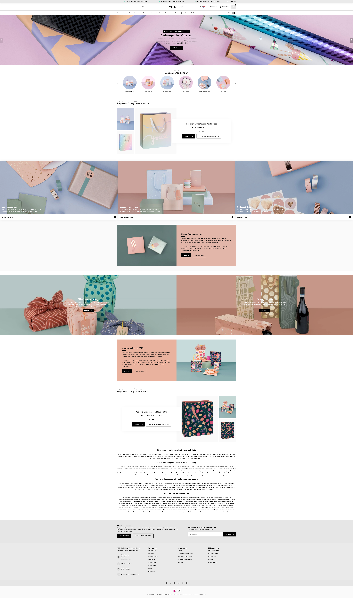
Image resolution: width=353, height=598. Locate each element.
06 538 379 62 (125, 569)
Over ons (180, 551)
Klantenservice (231, 1)
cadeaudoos (197, 502)
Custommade (199, 255)
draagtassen (197, 456)
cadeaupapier (133, 454)
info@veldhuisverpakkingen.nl (130, 574)
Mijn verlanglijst (212, 556)
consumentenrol (155, 487)
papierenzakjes (220, 510)
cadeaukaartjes (160, 489)
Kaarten (187, 13)
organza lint (149, 502)
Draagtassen (159, 13)
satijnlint (130, 502)
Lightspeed (183, 594)
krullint (122, 502)
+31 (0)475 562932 (126, 564)
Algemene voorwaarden (185, 559)
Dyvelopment (202, 594)
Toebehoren (194, 13)
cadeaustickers (160, 469)
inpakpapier (142, 454)
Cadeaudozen (169, 13)
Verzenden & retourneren (185, 556)
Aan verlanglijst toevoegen (207, 136)
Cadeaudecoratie (148, 13)
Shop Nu (127, 371)
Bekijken (187, 136)
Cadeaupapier (127, 13)
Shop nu (186, 255)
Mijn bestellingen (213, 554)
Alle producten (212, 562)
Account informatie (213, 551)
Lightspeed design (192, 594)
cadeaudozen (137, 469)
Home (119, 13)
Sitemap (180, 562)
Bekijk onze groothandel (143, 536)
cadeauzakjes (169, 489)
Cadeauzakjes (179, 13)
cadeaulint (158, 454)
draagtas (205, 502)
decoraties (167, 454)
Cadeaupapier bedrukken (185, 554)
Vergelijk (210, 559)
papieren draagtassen (184, 504)
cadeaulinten (128, 469)
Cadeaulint (137, 13)
